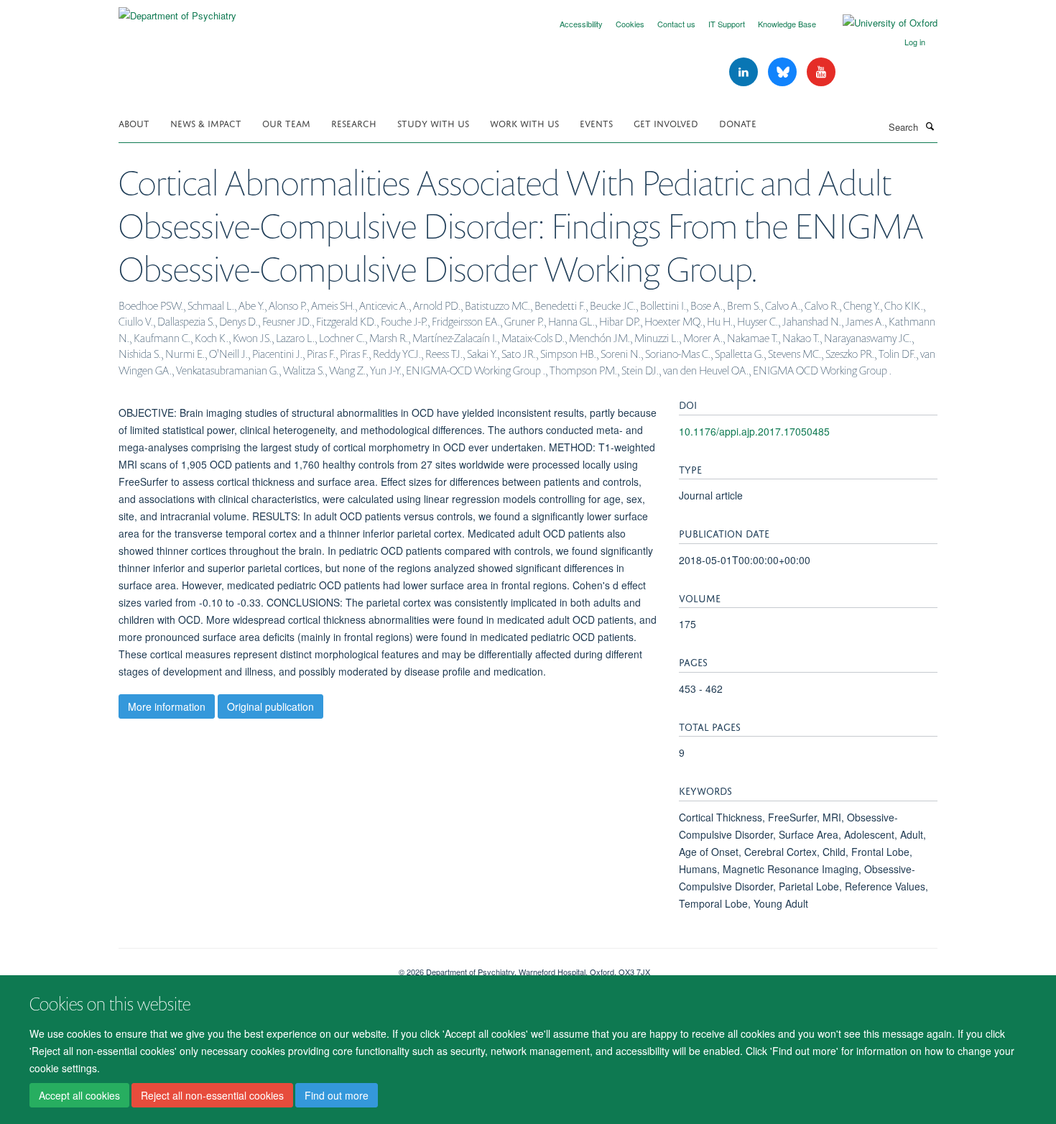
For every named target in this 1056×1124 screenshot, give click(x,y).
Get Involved (666, 122)
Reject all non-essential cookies (212, 1096)
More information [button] (166, 706)
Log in (914, 41)
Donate (737, 122)
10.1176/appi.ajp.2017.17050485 (754, 431)
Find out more (337, 1096)
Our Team (286, 122)
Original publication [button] (270, 706)
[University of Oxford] (879, 23)
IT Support (726, 23)
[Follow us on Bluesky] (784, 72)
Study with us (433, 122)
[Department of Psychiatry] (177, 10)
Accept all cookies (79, 1096)
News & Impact (205, 122)
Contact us (676, 23)
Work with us (524, 122)
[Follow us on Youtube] (821, 72)
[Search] (929, 126)
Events (596, 122)
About (134, 122)
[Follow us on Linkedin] (745, 72)
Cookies (630, 23)
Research (353, 122)
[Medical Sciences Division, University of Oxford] (248, 966)
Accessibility (581, 23)
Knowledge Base (787, 23)
